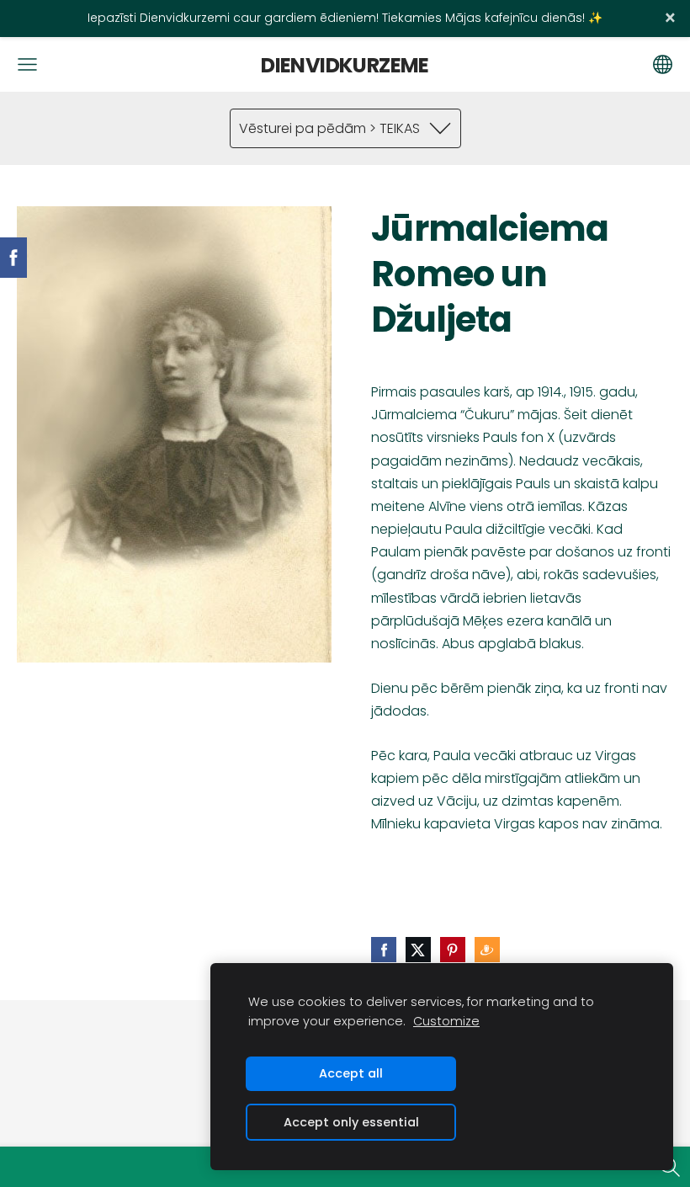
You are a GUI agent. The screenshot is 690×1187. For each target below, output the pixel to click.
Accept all (351, 1073)
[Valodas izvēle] (663, 64)
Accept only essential (351, 1122)
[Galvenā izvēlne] (27, 64)
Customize (446, 1021)
